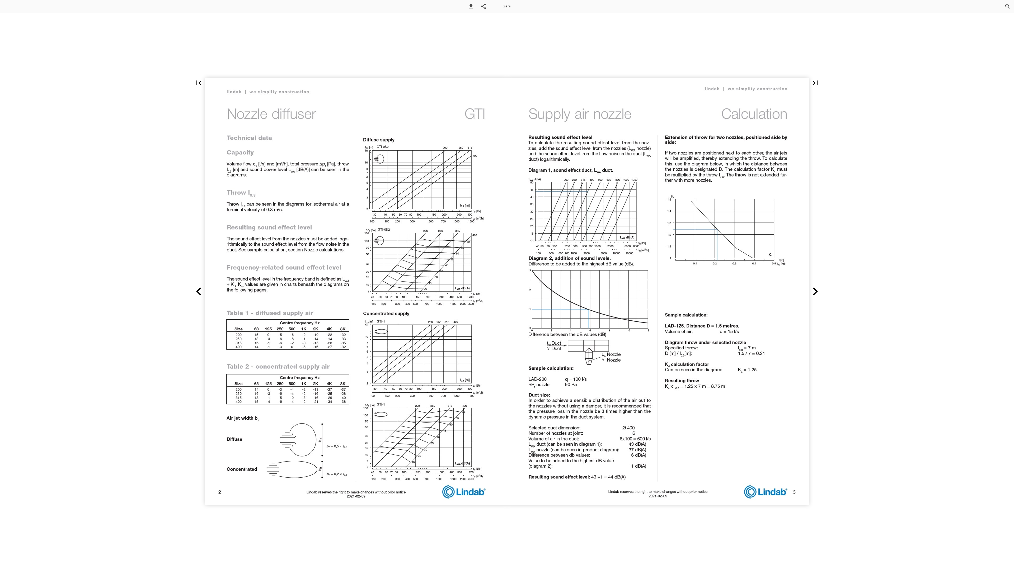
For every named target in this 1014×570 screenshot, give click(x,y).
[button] (470, 6)
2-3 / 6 (507, 6)
